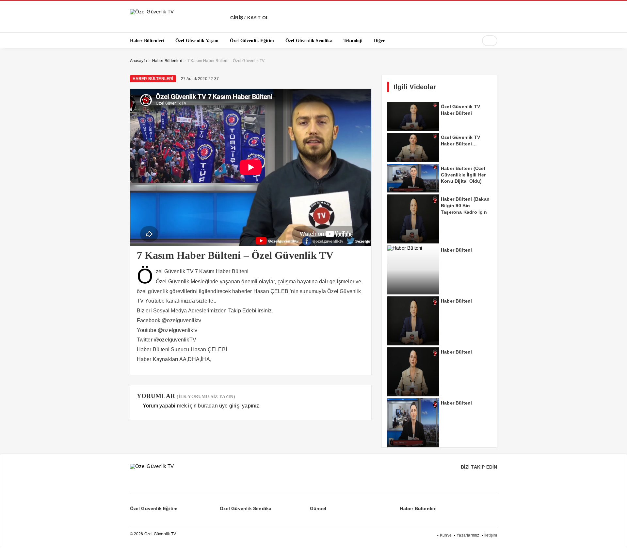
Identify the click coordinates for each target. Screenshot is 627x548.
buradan (207, 405)
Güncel (318, 508)
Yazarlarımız (468, 535)
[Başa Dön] (615, 536)
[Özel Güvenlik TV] (152, 11)
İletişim (490, 535)
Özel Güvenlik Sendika (245, 508)
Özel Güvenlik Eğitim (154, 508)
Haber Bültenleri (153, 78)
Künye (446, 535)
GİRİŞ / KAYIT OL (249, 17)
